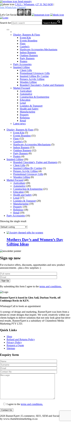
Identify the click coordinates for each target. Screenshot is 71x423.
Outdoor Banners (29, 55)
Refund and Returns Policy (21, 339)
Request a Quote (15, 345)
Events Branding (28, 40)
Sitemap (11, 348)
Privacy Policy (14, 342)
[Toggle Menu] (8, 29)
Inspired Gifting (21, 67)
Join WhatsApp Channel (13, 7)
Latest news (19, 123)
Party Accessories (22, 64)
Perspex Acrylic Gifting (32, 79)
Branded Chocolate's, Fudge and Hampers (42, 85)
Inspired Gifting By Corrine (34, 76)
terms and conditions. (50, 286)
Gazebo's (24, 46)
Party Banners (27, 58)
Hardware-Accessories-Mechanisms (38, 49)
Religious (25, 117)
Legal (23, 102)
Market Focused (21, 88)
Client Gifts (26, 70)
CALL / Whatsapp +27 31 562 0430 (34, 4)
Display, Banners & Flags (26, 34)
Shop (9, 336)
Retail (23, 120)
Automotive (26, 94)
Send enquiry (24, 1)
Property (24, 114)
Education (25, 99)
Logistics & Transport (31, 105)
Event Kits (25, 37)
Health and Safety (29, 108)
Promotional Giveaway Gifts (35, 73)
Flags (22, 43)
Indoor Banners (28, 52)
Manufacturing (27, 111)
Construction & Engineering (34, 97)
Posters (23, 61)
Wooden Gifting (28, 82)
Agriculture (26, 91)
